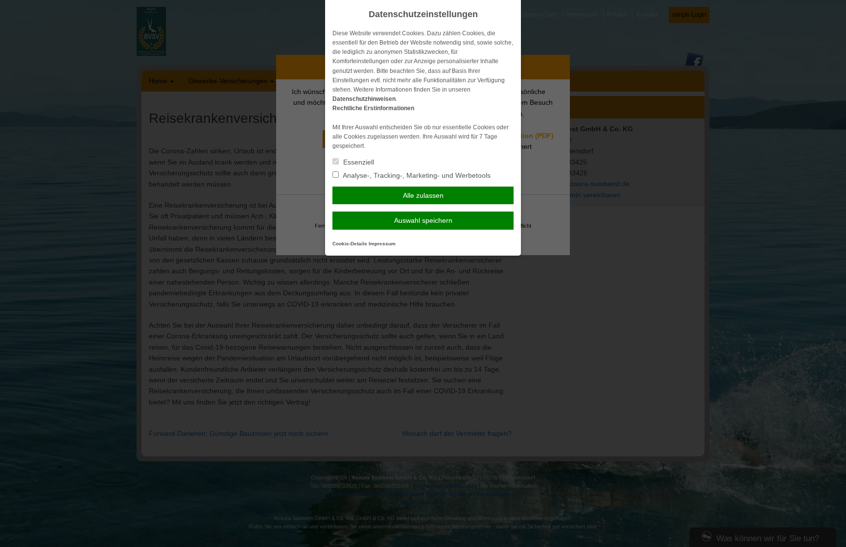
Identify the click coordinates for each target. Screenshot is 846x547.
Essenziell (357, 162)
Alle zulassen (423, 195)
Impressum (382, 243)
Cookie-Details (349, 243)
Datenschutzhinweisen (364, 98)
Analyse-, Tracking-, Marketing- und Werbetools (416, 175)
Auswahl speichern (423, 220)
